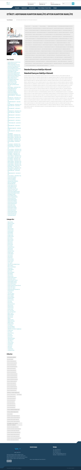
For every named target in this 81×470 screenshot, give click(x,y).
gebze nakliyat (10, 265)
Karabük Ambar (10, 298)
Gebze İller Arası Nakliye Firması (13, 264)
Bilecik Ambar (10, 241)
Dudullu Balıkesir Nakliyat (12, 366)
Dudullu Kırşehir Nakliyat (12, 386)
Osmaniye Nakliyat (11, 326)
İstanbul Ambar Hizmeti (12, 277)
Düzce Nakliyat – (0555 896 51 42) (14, 159)
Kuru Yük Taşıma (11, 310)
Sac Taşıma (10, 331)
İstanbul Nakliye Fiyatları (12, 195)
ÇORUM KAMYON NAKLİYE (68, 36)
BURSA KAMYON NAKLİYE (34, 36)
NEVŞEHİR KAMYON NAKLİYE (61, 55)
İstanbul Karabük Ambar (12, 203)
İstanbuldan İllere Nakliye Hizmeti (14, 66)
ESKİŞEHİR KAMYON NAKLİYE (61, 40)
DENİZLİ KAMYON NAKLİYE (31, 38)
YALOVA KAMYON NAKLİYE (68, 63)
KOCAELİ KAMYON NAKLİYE (57, 51)
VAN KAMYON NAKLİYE (58, 63)
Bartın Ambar (10, 237)
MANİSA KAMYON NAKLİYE (54, 53)
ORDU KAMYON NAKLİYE (37, 57)
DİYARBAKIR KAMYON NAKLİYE (42, 38)
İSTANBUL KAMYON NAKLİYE (59, 44)
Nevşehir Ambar (11, 323)
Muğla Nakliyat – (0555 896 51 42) (14, 134)
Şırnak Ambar (10, 335)
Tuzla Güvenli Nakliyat (12, 179)
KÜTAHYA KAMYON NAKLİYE (31, 53)
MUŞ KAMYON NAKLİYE (51, 55)
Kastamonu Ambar (11, 303)
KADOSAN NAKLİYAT (11, 183)
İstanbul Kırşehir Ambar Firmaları (13, 434)
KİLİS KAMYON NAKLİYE (57, 49)
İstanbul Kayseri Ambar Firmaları (13, 430)
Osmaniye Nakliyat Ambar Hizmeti (14, 68)
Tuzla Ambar (10, 344)
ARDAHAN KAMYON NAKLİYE (45, 30)
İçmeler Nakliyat (11, 269)
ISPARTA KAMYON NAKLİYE (48, 44)
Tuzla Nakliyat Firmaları (12, 187)
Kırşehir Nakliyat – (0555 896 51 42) (14, 140)
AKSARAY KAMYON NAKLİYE (47, 28)
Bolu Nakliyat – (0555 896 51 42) (14, 166)
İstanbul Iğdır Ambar (11, 204)
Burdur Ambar (10, 244)
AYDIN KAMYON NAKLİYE (67, 30)
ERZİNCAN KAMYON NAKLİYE (38, 40)
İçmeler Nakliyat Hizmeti (12, 186)
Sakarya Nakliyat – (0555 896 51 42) (14, 167)
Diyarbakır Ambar (11, 251)
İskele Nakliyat (10, 273)
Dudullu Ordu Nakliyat (13, 392)
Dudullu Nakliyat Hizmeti (12, 88)
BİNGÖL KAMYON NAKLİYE (38, 34)
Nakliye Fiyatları (10, 322)
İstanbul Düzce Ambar (12, 206)
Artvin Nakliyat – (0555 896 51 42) (14, 158)
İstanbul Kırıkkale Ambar (12, 199)
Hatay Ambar (10, 268)
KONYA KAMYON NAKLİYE (68, 51)
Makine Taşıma (10, 313)
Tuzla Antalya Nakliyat (11, 398)
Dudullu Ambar (10, 252)
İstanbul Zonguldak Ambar (13, 196)
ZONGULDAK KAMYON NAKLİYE (43, 65)
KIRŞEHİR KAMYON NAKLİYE (46, 51)
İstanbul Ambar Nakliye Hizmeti (13, 74)
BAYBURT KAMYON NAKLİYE (64, 32)
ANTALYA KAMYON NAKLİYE (34, 30)
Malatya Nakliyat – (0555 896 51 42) (14, 137)
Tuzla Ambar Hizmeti (12, 215)
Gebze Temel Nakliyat (12, 182)
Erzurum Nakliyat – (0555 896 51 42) (14, 149)
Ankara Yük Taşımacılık (12, 83)
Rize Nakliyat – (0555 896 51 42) (14, 153)
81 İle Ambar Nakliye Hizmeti (13, 67)
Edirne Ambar (10, 256)
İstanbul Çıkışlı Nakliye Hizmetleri (14, 64)
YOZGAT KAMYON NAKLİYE (31, 65)
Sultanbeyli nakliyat (11, 338)
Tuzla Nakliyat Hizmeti (12, 89)
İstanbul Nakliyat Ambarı (12, 282)
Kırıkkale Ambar (10, 306)
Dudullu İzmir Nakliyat (11, 394)
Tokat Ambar (10, 340)
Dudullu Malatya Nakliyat (12, 388)
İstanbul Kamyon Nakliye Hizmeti (37, 69)
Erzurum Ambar (11, 260)
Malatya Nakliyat (11, 314)
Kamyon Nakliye (43, 26)
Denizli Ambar (10, 249)
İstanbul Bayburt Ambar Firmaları (13, 421)
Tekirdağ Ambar (11, 339)
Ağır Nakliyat (10, 225)
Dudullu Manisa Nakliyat (11, 390)
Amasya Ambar (11, 229)
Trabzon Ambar (11, 342)
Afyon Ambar (10, 224)
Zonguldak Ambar (11, 350)
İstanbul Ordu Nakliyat (12, 178)
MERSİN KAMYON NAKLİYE (30, 55)
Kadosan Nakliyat (11, 294)
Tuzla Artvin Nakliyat (11, 400)
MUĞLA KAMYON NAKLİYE (41, 55)
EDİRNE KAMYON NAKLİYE (64, 38)
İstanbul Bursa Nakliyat (12, 177)
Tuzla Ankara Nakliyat (11, 396)
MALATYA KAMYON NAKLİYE (42, 53)
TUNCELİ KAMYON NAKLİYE (38, 63)
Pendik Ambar (10, 330)
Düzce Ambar (10, 255)
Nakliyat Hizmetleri (11, 321)
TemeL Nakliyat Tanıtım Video (44, 8)
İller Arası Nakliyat (11, 272)
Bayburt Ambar (10, 240)
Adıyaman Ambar (11, 223)
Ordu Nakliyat (10, 325)
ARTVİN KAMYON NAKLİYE (57, 30)
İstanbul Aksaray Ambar (12, 212)
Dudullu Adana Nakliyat (11, 361)
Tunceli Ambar (10, 343)
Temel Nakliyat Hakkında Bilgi (13, 79)
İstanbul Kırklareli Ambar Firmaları (13, 432)
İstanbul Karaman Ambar (12, 202)
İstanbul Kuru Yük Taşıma (12, 190)
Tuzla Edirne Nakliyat (11, 405)
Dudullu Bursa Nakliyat (11, 370)
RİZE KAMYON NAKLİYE (59, 57)
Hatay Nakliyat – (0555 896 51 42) (14, 144)
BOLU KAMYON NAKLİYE (58, 34)
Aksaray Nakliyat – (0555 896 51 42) (14, 162)
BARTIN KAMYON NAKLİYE (42, 32)
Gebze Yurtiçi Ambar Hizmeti (13, 76)
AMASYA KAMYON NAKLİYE (59, 28)
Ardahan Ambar (11, 236)
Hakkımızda (24, 8)
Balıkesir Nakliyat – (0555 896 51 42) (14, 161)
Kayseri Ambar (10, 305)
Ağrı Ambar (10, 227)
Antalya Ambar (10, 235)
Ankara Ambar (10, 233)
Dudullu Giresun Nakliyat (11, 381)
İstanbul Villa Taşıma (11, 286)
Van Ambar (10, 347)
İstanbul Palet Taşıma (12, 284)
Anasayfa (17, 8)
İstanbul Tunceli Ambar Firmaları (13, 436)
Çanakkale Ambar (11, 247)
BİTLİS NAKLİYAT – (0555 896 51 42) (14, 104)
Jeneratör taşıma (11, 293)
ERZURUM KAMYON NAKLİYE (49, 40)
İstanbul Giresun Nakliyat (12, 92)
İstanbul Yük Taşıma (11, 288)
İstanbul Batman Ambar (12, 208)
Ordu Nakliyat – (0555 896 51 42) (14, 154)
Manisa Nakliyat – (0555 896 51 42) (14, 136)
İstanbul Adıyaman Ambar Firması (14, 62)
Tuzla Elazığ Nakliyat (11, 407)
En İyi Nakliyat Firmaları (12, 80)
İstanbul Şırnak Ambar (12, 198)
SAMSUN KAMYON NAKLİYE (34, 59)
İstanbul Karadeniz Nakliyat (13, 93)
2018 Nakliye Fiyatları (11, 194)
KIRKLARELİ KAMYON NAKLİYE (35, 51)
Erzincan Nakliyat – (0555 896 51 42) (14, 150)
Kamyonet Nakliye (11, 297)
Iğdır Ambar (10, 270)
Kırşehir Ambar (10, 309)
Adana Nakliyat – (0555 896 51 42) (14, 145)
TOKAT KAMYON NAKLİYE (62, 61)
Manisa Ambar (10, 315)
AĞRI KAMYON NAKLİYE (37, 28)
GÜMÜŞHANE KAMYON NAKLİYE (50, 42)
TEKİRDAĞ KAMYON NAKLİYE (51, 61)
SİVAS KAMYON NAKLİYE (40, 61)
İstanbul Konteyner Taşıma (13, 280)
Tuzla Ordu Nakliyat (12, 412)
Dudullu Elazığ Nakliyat (11, 372)
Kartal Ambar (10, 302)
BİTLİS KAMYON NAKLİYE (48, 34)
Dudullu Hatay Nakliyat (11, 383)
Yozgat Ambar (10, 348)
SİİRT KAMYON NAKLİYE (56, 59)
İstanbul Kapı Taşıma (11, 278)
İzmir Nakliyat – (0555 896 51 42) (14, 169)
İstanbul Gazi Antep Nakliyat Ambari (12, 424)
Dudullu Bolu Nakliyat (11, 368)
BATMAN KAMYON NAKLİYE (52, 32)
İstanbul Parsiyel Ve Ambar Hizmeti (14, 285)
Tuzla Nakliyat (10, 133)
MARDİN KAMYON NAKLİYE (65, 53)
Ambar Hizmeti (10, 231)
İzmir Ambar (10, 292)
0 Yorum (52, 65)
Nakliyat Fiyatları (11, 319)
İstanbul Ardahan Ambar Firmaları (13, 417)
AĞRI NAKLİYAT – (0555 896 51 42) (14, 97)
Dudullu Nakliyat (11, 253)
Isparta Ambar (10, 274)
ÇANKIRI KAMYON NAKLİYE (57, 36)
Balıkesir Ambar (10, 359)
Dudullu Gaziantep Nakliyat (12, 379)
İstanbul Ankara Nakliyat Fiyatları (14, 191)
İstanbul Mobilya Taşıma (12, 281)
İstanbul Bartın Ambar (12, 210)
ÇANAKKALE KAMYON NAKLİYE (45, 36)
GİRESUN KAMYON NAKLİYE (38, 42)
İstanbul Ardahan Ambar (12, 211)
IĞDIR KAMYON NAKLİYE (37, 44)
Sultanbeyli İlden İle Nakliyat (13, 181)
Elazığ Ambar (10, 257)
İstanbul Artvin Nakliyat (12, 91)
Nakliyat (9, 318)
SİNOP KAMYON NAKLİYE (66, 59)
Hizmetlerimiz (32, 8)
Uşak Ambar (10, 346)
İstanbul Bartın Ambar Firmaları (13, 419)
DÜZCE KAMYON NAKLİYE (53, 38)
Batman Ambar (10, 239)
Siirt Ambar (10, 334)
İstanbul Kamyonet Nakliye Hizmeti (14, 75)
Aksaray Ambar (10, 228)
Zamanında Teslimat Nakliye (13, 70)
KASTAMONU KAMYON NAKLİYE (35, 49)
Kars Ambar (10, 301)
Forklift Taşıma (10, 261)
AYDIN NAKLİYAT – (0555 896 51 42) (14, 111)
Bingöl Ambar (10, 243)
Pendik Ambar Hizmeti (12, 214)
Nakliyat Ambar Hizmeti (12, 63)
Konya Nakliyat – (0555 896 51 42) (14, 138)
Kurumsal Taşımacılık (11, 311)
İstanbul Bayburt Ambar (12, 207)
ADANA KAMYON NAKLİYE (53, 26)
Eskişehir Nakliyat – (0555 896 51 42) (14, 165)
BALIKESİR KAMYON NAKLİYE (30, 32)
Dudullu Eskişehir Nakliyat (12, 377)
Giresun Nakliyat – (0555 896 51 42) (14, 157)
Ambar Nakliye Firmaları (12, 71)
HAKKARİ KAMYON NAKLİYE (62, 42)
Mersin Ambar (10, 317)
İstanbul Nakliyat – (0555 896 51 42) (14, 175)
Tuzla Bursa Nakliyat (11, 403)
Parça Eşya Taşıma (11, 327)
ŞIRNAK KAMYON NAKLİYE (30, 61)
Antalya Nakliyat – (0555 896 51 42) (14, 163)
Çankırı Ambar (10, 248)
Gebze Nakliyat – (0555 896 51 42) (14, 87)
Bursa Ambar (10, 245)
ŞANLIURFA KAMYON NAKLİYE (46, 59)
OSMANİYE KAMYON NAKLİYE (48, 57)
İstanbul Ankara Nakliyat (12, 200)
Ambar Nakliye (10, 232)
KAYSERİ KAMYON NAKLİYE (47, 49)
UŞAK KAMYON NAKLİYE (48, 63)
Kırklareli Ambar (11, 307)
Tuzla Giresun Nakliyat (13, 409)
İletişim (55, 8)
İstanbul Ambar (10, 276)
